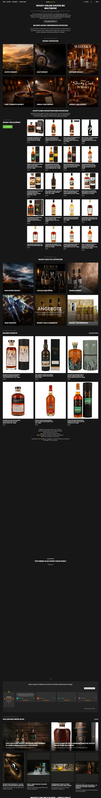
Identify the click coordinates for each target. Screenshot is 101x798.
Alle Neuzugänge (7, 126)
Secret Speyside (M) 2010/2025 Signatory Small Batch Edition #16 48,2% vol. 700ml (76, 422)
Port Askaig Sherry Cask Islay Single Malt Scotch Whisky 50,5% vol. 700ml (53, 192)
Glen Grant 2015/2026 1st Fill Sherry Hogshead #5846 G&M (35, 245)
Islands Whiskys (43, 116)
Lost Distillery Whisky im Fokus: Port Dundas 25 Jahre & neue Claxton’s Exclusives (25, 744)
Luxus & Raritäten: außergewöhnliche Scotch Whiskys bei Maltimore (74, 744)
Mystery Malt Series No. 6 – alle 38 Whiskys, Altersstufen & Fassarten (13, 784)
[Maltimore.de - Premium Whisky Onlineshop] (50, 2)
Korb (97, 1)
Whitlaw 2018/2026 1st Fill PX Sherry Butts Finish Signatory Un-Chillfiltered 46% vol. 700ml (72, 166)
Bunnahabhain (55, 32)
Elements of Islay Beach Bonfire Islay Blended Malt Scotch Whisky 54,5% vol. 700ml (11, 422)
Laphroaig (49, 32)
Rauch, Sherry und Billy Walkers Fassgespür (37, 784)
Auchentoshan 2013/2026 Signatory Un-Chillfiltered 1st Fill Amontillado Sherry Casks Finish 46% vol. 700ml (53, 166)
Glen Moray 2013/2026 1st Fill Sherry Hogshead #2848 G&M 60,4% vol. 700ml (90, 219)
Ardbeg (46, 30)
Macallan (63, 32)
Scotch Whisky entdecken (50, 21)
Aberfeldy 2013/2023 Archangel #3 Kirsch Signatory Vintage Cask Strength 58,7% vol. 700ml (11, 376)
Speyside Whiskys (40, 114)
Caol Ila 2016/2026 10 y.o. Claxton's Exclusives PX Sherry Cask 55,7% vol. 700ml (53, 139)
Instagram (49, 438)
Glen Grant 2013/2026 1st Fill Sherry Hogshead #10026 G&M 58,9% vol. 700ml (53, 245)
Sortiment (14, 1)
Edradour (39, 30)
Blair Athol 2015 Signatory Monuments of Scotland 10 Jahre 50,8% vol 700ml (89, 192)
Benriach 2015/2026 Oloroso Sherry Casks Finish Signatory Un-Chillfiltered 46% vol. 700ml (35, 166)
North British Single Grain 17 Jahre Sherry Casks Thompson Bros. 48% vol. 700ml (53, 219)
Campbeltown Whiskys (62, 116)
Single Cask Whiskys (47, 15)
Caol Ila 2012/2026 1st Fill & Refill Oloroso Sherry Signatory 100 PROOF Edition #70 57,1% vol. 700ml (89, 246)
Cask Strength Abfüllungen (59, 15)
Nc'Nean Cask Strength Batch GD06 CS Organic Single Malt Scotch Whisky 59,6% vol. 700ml (76, 376)
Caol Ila (43, 30)
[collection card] (18, 59)
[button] (4, 561)
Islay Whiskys (67, 113)
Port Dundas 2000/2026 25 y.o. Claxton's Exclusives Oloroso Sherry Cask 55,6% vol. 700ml (72, 139)
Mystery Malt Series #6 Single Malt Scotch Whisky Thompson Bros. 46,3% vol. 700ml (90, 139)
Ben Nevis (38, 32)
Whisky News (23, 1)
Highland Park (56, 30)
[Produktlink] (35, 131)
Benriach (51, 30)
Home (4, 1)
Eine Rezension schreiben (89, 688)
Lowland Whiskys (65, 114)
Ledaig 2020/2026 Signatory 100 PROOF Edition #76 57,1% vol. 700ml (71, 219)
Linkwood (68, 30)
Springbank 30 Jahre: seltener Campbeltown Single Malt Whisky (61, 784)
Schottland (58, 14)
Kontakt (9, 1)
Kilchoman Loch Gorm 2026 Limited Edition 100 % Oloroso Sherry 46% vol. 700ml (34, 219)
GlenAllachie (33, 30)
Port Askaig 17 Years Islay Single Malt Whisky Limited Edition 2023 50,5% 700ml (44, 376)
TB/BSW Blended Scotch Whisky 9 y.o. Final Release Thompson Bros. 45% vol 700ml (89, 166)
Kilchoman (62, 30)
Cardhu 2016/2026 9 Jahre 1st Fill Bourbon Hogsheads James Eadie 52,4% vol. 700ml (71, 245)
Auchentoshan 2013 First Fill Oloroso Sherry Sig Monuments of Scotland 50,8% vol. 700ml (35, 192)
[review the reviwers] (33, 697)
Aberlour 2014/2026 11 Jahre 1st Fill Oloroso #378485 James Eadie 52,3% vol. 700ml (71, 192)
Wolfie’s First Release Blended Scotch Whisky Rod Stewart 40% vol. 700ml (44, 422)
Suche (86, 1)
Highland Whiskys (53, 114)
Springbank (43, 32)
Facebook (43, 438)
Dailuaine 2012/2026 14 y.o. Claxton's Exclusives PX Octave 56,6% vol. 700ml (34, 139)
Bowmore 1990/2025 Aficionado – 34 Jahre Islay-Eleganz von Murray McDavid (86, 787)
